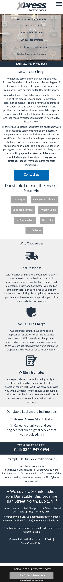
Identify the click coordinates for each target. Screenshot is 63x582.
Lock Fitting (45, 508)
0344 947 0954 (38, 64)
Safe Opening (26, 512)
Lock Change (30, 508)
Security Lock (42, 512)
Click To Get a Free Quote (31, 575)
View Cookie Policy (31, 543)
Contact (17, 508)
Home (7, 508)
